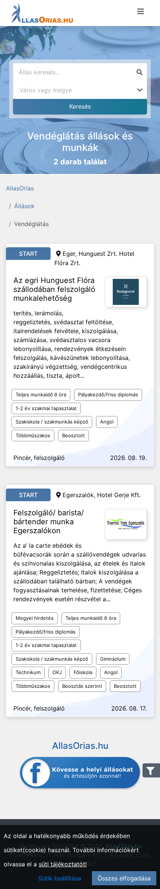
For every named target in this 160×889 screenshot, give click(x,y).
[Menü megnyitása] (140, 11)
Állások (24, 206)
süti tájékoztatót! (63, 864)
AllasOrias (20, 188)
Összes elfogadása (124, 878)
